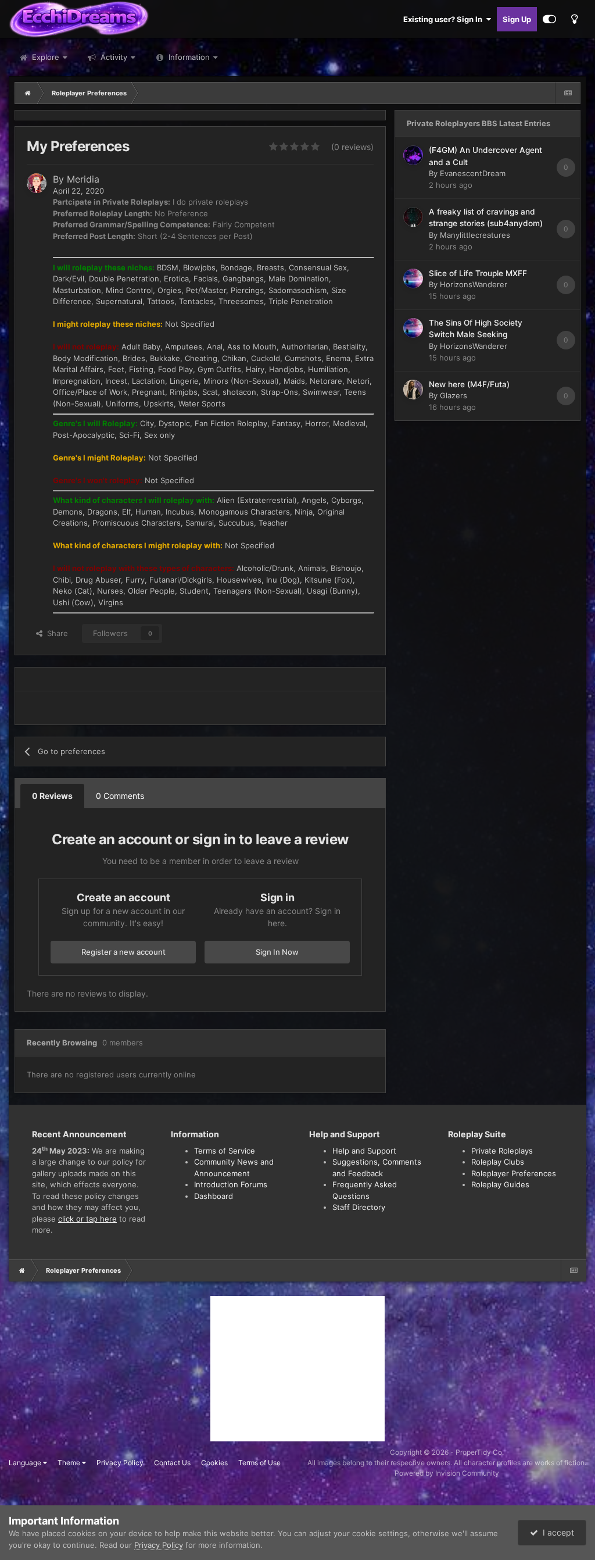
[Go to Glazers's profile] (413, 389)
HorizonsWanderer (473, 284)
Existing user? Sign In (444, 19)
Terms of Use (259, 1462)
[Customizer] (549, 19)
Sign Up (517, 19)
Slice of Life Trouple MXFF (478, 273)
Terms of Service (224, 1150)
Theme (70, 1462)
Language (26, 1462)
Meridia (83, 179)
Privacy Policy (120, 1462)
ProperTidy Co (479, 1452)
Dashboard (213, 1196)
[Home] (28, 93)
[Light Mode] (574, 19)
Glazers (453, 395)
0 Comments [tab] (120, 796)
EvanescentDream (473, 173)
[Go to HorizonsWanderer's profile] (413, 278)
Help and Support (364, 1150)
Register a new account (123, 951)
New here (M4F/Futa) (469, 384)
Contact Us (172, 1462)
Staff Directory (358, 1207)
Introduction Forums (230, 1184)
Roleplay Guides (500, 1184)
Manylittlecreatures (475, 235)
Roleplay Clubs (497, 1161)
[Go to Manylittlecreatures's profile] (413, 217)
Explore (44, 57)
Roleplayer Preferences (513, 1173)
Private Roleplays (502, 1150)
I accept (556, 1532)
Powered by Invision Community (447, 1473)
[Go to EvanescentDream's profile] (413, 155)
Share (55, 633)
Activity (112, 57)
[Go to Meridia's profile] (36, 183)
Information (189, 57)
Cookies (214, 1462)
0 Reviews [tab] (52, 796)
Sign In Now (277, 951)
